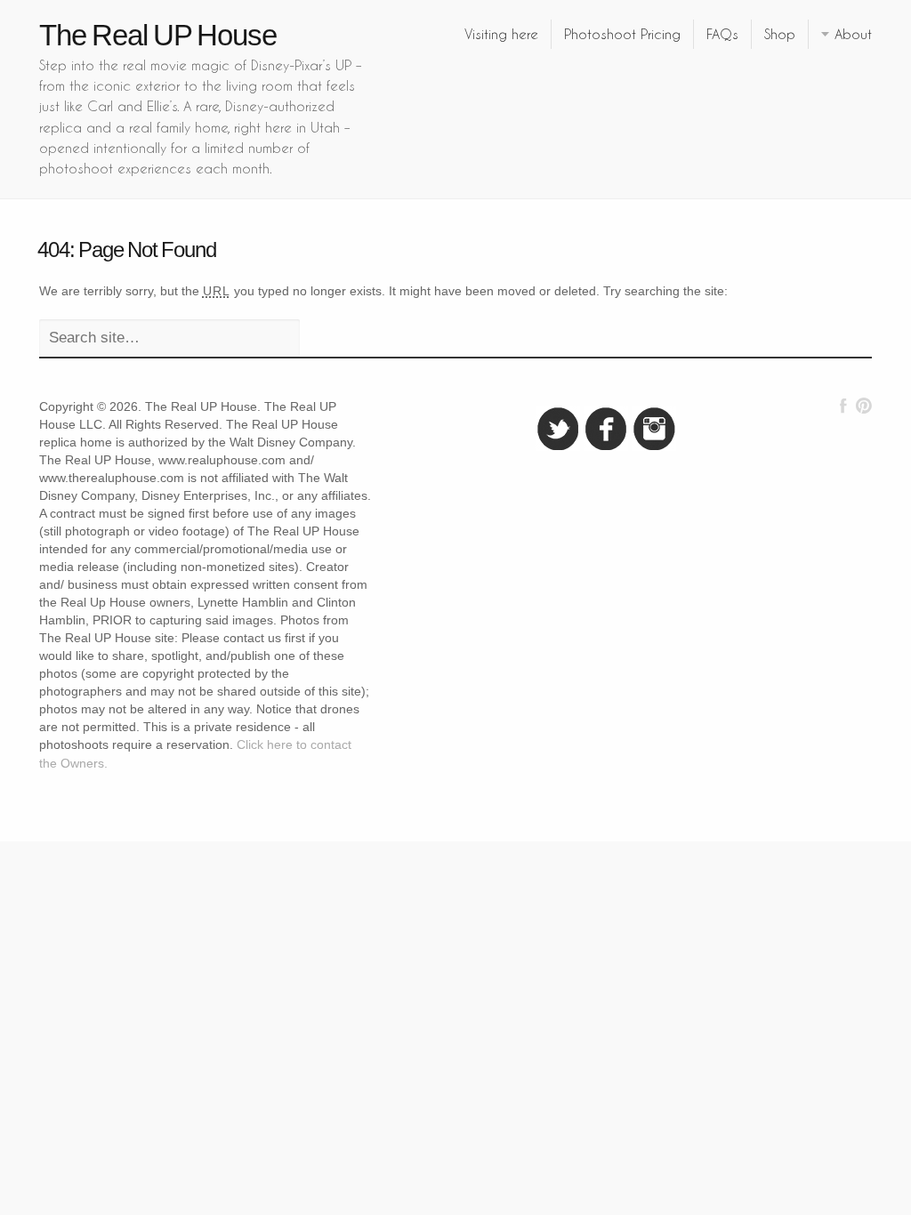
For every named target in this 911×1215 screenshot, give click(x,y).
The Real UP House (158, 35)
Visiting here (501, 34)
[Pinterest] (863, 406)
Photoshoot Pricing (622, 34)
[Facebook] (843, 406)
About (853, 34)
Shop (779, 34)
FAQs (722, 34)
